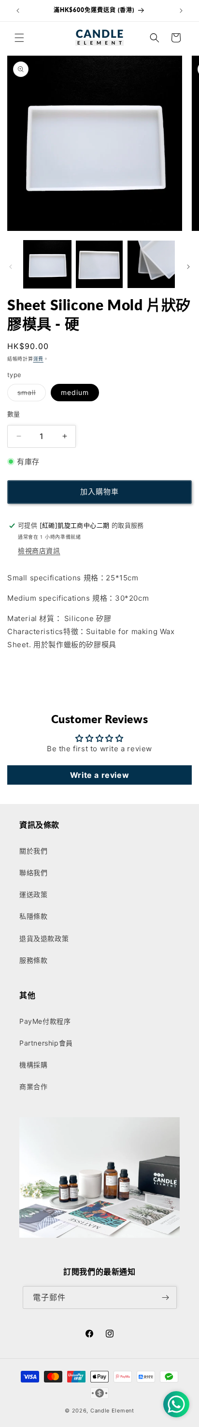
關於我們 (33, 851)
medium (75, 392)
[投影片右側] (188, 266)
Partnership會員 (46, 1043)
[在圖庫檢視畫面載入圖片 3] (151, 264)
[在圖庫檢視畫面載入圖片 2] (99, 264)
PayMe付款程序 (45, 1021)
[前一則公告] (17, 10)
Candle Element (112, 1410)
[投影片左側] (10, 266)
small (30, 394)
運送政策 (33, 894)
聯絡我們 (33, 872)
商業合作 (33, 1086)
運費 (38, 359)
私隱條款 (33, 916)
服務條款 (33, 960)
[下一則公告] (181, 10)
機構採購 (33, 1065)
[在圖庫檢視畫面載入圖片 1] (47, 264)
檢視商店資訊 (39, 551)
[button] (19, 37)
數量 (13, 414)
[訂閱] (165, 1297)
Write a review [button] (99, 775)
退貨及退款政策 (44, 938)
